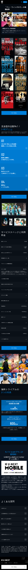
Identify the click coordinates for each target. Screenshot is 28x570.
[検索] (22, 2)
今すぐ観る (14, 113)
